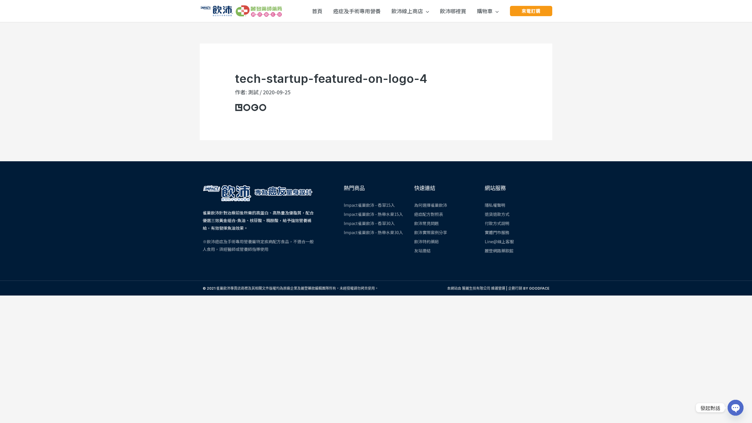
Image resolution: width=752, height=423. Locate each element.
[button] (426, 11)
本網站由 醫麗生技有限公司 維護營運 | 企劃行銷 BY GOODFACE (498, 288)
